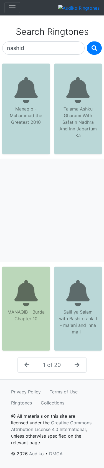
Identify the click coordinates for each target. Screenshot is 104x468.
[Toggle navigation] (12, 7)
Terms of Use (64, 392)
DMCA (56, 453)
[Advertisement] (52, 210)
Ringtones (21, 403)
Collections (52, 403)
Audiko (36, 453)
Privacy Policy (26, 392)
